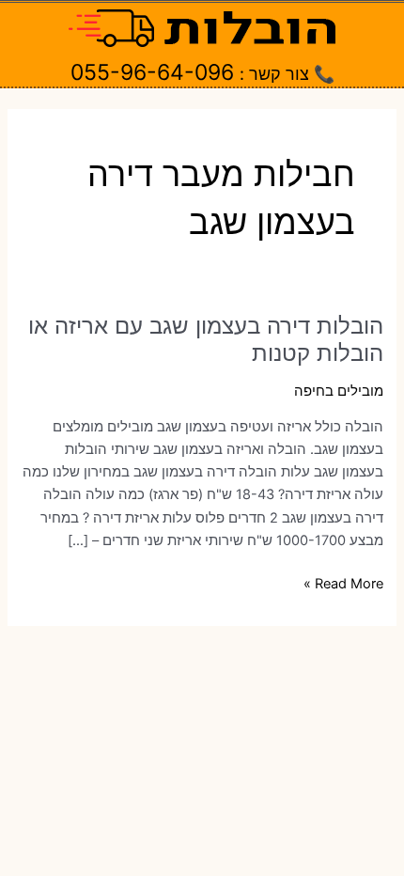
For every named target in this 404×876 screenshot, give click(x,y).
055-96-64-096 (152, 72)
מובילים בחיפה (338, 391)
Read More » (343, 584)
